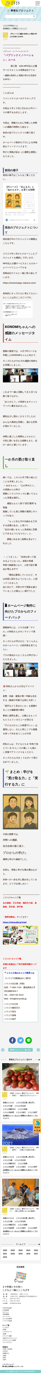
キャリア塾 (5, 1325)
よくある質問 (7, 1318)
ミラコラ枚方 (21, 1112)
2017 (36, 1254)
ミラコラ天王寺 (20, 1106)
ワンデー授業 (7, 1336)
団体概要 (6, 1314)
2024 (20, 1250)
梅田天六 (6, 1353)
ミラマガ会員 (7, 1321)
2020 (13, 1254)
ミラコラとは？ (7, 1308)
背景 (4, 1334)
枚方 (4, 1357)
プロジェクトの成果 (9, 1340)
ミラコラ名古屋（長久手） (25, 1102)
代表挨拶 (6, 1310)
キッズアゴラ (7, 1342)
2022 (36, 1250)
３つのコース (7, 1331)
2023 (28, 1250)
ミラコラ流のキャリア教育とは (20, 973)
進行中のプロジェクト (10, 1338)
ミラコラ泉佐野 (8, 1112)
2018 (28, 1254)
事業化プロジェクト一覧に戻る (20, 1050)
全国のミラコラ (8, 1102)
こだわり (6, 1327)
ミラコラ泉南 (22, 1109)
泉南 (4, 1355)
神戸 (4, 1360)
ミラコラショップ (8, 1364)
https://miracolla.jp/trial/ (15, 922)
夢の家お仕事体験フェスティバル (12, 1366)
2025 (13, 1250)
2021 (5, 1254)
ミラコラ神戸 (32, 1112)
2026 (5, 1250)
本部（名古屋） (8, 1349)
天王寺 (5, 1351)
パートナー (6, 1316)
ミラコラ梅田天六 (9, 1109)
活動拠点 (5, 1347)
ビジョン (6, 1312)
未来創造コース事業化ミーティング (15, 28)
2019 (20, 1254)
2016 (5, 1257)
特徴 (4, 1329)
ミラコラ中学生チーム (10, 25)
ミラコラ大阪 (7, 1106)
